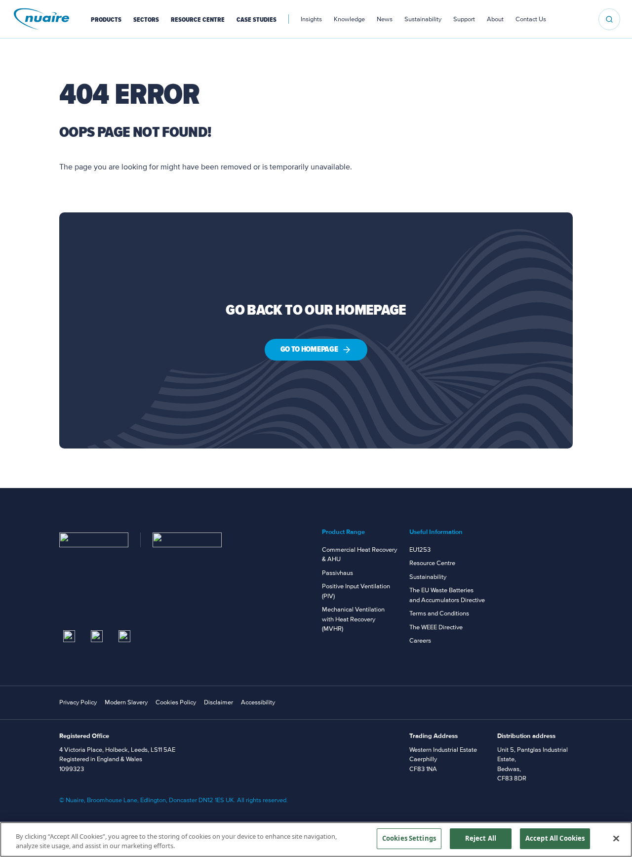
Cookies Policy (176, 702)
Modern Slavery (126, 702)
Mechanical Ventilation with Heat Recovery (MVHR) (353, 619)
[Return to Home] (93, 540)
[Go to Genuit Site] (187, 540)
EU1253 (420, 550)
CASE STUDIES (256, 20)
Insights (311, 19)
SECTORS (146, 19)
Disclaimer (218, 702)
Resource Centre (432, 563)
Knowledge (349, 19)
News (385, 19)
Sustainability (422, 19)
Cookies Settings (409, 838)
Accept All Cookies (555, 838)
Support (464, 19)
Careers (420, 641)
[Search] (609, 19)
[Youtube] (97, 636)
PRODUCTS (106, 19)
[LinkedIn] (69, 636)
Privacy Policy (78, 702)
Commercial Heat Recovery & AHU (359, 555)
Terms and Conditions (439, 613)
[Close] (616, 838)
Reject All (480, 838)
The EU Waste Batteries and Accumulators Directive (447, 595)
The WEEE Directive (436, 627)
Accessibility (258, 702)
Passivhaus (337, 573)
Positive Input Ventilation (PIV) (356, 591)
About (495, 19)
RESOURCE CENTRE (198, 20)
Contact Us (530, 19)
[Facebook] (124, 636)
